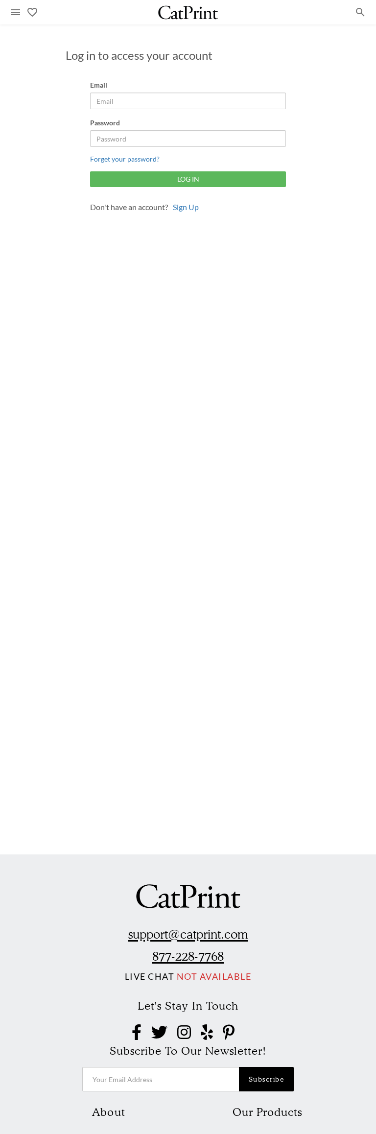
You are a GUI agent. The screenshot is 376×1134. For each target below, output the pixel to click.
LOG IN (188, 179)
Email (98, 85)
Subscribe (266, 1079)
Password (105, 122)
